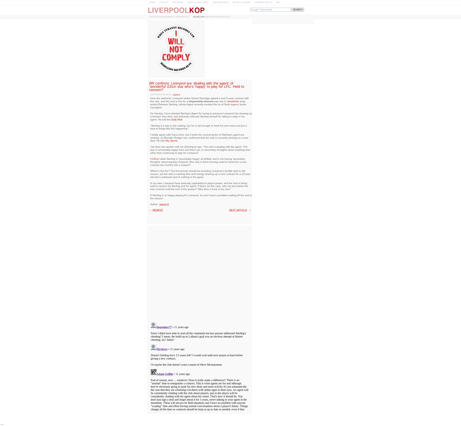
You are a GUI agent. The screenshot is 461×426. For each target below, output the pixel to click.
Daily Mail (176, 119)
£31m (155, 158)
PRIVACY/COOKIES (241, 2)
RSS (278, 2)
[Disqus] (199, 273)
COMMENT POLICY (263, 2)
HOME (152, 2)
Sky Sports (171, 140)
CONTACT (163, 2)
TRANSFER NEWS (220, 2)
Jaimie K (164, 204)
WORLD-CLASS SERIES (198, 2)
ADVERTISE (177, 2)
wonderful (232, 101)
